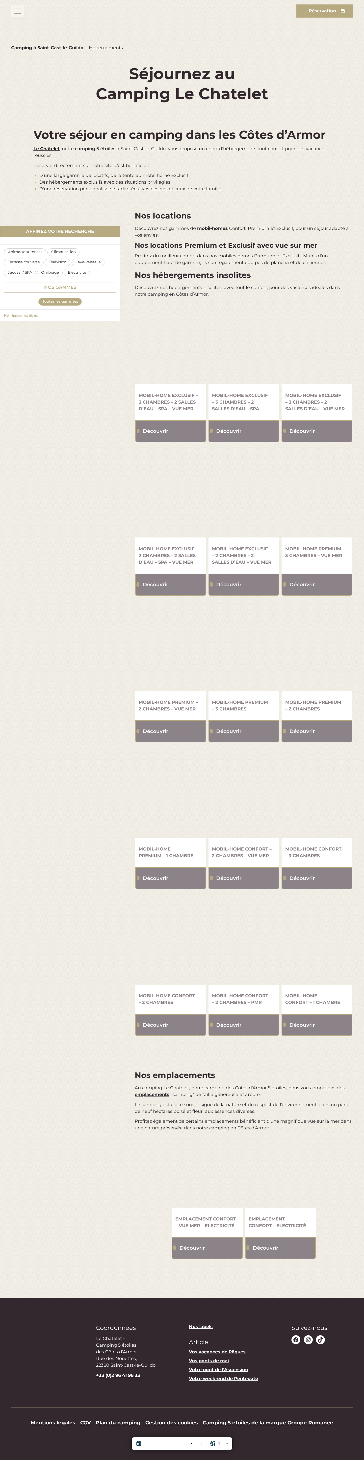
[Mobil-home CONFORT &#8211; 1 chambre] (317, 949)
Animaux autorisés (25, 252)
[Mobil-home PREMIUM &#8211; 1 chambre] (170, 802)
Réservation (322, 11)
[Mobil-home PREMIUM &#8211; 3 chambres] (243, 655)
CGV (85, 1422)
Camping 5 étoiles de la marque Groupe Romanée (268, 1422)
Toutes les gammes (60, 301)
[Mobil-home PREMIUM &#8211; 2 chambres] (317, 655)
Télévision (58, 262)
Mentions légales (53, 1422)
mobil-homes (212, 228)
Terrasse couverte (24, 262)
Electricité (77, 272)
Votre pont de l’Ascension (218, 1370)
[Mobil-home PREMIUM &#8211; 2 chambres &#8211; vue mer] (170, 655)
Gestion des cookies (171, 1422)
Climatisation (63, 252)
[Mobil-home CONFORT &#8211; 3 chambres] (317, 802)
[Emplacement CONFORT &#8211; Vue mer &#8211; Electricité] (207, 1172)
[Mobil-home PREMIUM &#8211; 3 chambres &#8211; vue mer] (317, 502)
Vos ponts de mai (209, 1361)
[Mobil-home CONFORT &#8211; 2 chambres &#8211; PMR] (243, 949)
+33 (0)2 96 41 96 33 (118, 1375)
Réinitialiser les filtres (21, 315)
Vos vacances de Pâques (217, 1352)
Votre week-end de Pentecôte (223, 1379)
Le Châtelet (46, 148)
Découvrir (155, 431)
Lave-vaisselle (88, 262)
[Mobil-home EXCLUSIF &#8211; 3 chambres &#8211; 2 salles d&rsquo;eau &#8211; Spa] (243, 348)
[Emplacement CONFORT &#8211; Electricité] (280, 1172)
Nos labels (201, 1326)
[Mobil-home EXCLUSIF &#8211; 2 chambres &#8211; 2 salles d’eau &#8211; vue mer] (243, 502)
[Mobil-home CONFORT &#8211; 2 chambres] (170, 949)
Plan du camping (118, 1422)
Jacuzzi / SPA (20, 272)
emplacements (152, 1094)
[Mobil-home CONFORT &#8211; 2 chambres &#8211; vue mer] (243, 802)
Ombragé (50, 272)
